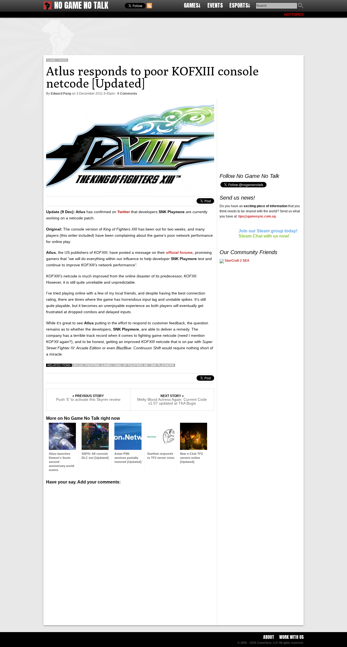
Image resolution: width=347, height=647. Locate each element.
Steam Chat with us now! (264, 236)
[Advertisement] (173, 35)
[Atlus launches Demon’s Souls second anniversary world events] (62, 448)
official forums (179, 252)
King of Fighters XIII (131, 365)
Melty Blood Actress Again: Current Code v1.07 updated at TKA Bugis (172, 401)
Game (51, 60)
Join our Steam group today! (268, 231)
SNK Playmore (162, 365)
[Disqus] (130, 553)
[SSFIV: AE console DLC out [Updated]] (95, 448)
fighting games (98, 365)
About (268, 637)
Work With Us (291, 637)
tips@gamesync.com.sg (257, 216)
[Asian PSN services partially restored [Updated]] (128, 448)
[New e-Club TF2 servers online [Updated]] (193, 448)
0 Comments (127, 93)
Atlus (78, 365)
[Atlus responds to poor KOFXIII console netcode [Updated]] (130, 191)
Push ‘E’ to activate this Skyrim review (88, 399)
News (62, 60)
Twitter (123, 212)
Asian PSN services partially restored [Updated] (128, 457)
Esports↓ (239, 5)
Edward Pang (61, 93)
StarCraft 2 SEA (236, 260)
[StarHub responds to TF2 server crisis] (160, 448)
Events (215, 5)
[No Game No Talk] (47, 8)
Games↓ (192, 5)
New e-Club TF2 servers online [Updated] (191, 457)
